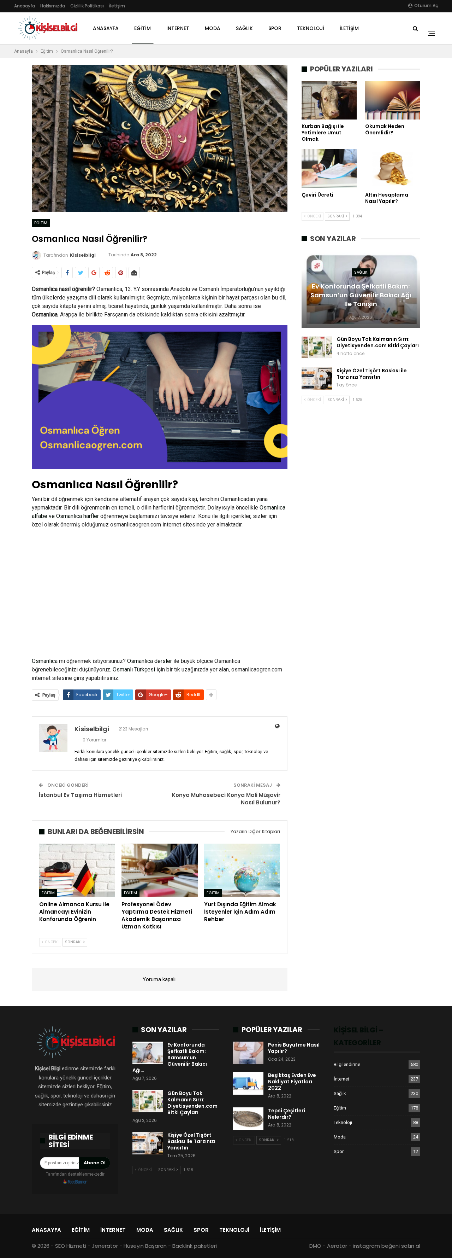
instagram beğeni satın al (386, 1246)
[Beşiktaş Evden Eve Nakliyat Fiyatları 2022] (248, 1083)
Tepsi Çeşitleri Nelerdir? (286, 1113)
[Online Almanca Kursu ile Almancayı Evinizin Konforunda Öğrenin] (77, 870)
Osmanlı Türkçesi (134, 669)
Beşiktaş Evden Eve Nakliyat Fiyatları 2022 (292, 1081)
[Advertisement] (159, 592)
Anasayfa (24, 6)
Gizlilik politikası (87, 6)
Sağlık (244, 28)
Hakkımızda (52, 6)
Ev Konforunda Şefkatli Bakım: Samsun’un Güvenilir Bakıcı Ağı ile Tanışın (360, 295)
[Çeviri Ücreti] (329, 168)
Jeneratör (105, 1246)
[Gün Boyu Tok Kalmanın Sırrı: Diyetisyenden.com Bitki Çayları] (317, 347)
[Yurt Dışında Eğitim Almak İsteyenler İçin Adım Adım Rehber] (242, 870)
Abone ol (95, 1162)
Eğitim (142, 28)
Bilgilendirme (347, 1064)
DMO (315, 1246)
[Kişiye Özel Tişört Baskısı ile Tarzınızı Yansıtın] (317, 378)
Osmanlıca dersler (149, 661)
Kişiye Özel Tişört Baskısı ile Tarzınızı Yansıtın (372, 373)
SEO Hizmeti (70, 1246)
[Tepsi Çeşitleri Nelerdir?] (248, 1118)
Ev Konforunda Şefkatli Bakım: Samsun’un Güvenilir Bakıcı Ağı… (169, 1057)
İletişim (117, 6)
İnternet (177, 28)
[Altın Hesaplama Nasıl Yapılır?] (392, 168)
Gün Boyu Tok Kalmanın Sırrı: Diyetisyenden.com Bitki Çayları (378, 342)
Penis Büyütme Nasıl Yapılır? (294, 1048)
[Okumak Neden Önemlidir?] (392, 100)
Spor (274, 28)
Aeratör (337, 1246)
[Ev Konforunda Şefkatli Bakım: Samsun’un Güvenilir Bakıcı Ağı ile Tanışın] (147, 1053)
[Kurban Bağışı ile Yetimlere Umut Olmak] (329, 100)
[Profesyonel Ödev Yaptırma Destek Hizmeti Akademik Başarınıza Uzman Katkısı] (159, 870)
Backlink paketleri (194, 1246)
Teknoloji (310, 28)
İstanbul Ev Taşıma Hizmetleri (80, 795)
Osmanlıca (45, 661)
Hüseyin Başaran (145, 1246)
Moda (212, 28)
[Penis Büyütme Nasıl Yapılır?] (248, 1053)
